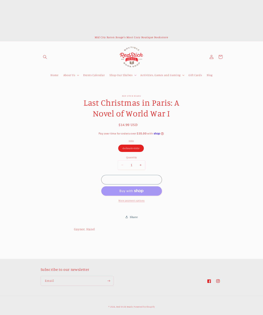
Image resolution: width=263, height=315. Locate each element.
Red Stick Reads (124, 306)
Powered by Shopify (144, 306)
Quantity (131, 157)
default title (133, 149)
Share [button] (134, 216)
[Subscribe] (108, 280)
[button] (45, 56)
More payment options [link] (131, 200)
